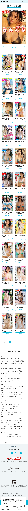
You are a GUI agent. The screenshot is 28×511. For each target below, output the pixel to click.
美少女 (4, 404)
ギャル (4, 400)
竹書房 (17, 361)
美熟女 (20, 404)
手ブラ (4, 434)
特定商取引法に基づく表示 (6, 495)
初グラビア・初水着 (15, 434)
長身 (22, 394)
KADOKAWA (16, 358)
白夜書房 (10, 363)
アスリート (21, 428)
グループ (18, 412)
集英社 (21, 360)
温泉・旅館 (12, 414)
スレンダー (6, 392)
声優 (12, 420)
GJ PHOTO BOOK (5, 370)
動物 (11, 436)
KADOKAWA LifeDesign (6, 360)
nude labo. (15, 381)
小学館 (8, 361)
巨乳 (14, 392)
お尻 (21, 392)
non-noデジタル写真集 (6, 371)
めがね (4, 388)
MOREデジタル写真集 (15, 370)
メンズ (4, 436)
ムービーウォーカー (21, 363)
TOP (2, 442)
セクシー (5, 408)
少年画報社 (13, 361)
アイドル (14, 418)
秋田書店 (3, 358)
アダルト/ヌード (5, 429)
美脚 (16, 394)
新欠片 (2, 363)
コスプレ (5, 386)
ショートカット (6, 394)
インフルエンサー (7, 426)
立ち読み (14, 47)
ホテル (4, 414)
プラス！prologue (15, 378)
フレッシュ (13, 396)
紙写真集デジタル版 (5, 378)
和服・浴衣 (13, 388)
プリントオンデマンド (17, 380)
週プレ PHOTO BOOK (6, 368)
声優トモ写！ (4, 381)
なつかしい (5, 406)
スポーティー (6, 398)
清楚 (13, 408)
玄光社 (14, 360)
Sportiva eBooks (16, 373)
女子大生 (19, 420)
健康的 (4, 396)
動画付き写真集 (23, 378)
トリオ (10, 412)
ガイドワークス (9, 358)
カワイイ (15, 406)
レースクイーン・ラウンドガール (11, 422)
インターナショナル (17, 398)
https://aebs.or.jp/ (3, 489)
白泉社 (6, 363)
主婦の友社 (3, 361)
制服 (13, 386)
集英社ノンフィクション (7, 373)
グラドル (5, 418)
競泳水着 (20, 386)
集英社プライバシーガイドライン (13, 493)
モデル (4, 420)
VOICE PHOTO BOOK (6, 380)
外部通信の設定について (17, 495)
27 (17, 342)
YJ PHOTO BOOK (16, 368)
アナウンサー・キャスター (9, 424)
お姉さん (13, 404)
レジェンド (5, 428)
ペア (4, 412)
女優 (22, 418)
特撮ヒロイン (18, 426)
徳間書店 (22, 361)
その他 (18, 436)
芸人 (13, 428)
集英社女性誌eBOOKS (17, 371)
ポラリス (10, 381)
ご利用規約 (4, 493)
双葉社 (14, 363)
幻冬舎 (17, 360)
